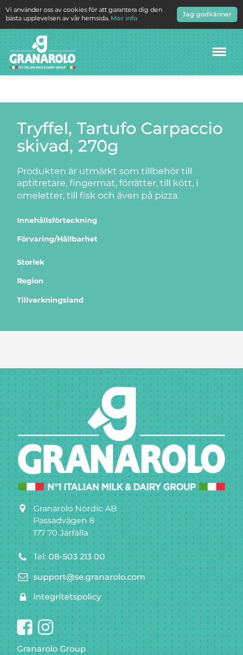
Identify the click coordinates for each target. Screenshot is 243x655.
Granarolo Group (51, 649)
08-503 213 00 (77, 556)
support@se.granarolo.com (89, 577)
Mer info (124, 18)
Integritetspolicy (67, 597)
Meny (219, 52)
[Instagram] (45, 628)
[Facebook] (24, 628)
